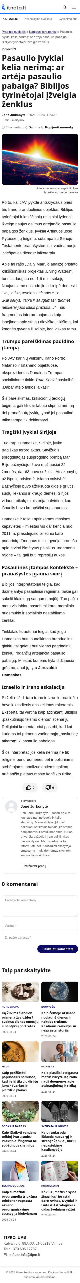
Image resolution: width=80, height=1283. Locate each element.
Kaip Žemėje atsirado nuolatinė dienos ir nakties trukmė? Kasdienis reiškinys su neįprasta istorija (58, 1021)
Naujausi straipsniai (42, 31)
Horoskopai (10, 1006)
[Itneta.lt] (14, 7)
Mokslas (47, 1066)
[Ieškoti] (64, 7)
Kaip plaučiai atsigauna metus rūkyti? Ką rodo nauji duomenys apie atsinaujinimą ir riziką (59, 1079)
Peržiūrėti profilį (35, 866)
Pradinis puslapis (14, 31)
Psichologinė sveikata (38, 19)
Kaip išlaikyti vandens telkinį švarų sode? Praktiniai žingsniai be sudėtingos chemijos (19, 1138)
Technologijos (13, 1185)
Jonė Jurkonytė (14, 115)
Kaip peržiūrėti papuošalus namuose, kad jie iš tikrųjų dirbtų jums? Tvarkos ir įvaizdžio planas (20, 1081)
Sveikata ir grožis (54, 1126)
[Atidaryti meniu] (74, 7)
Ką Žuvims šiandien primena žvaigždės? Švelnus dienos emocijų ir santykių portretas (20, 1019)
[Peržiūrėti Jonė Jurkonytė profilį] (11, 806)
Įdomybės (9, 49)
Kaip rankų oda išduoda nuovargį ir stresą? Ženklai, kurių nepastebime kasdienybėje (58, 1141)
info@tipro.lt (30, 1255)
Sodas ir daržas (14, 1126)
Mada (6, 1066)
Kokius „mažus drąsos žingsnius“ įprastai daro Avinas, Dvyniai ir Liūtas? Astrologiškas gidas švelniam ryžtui (59, 1200)
